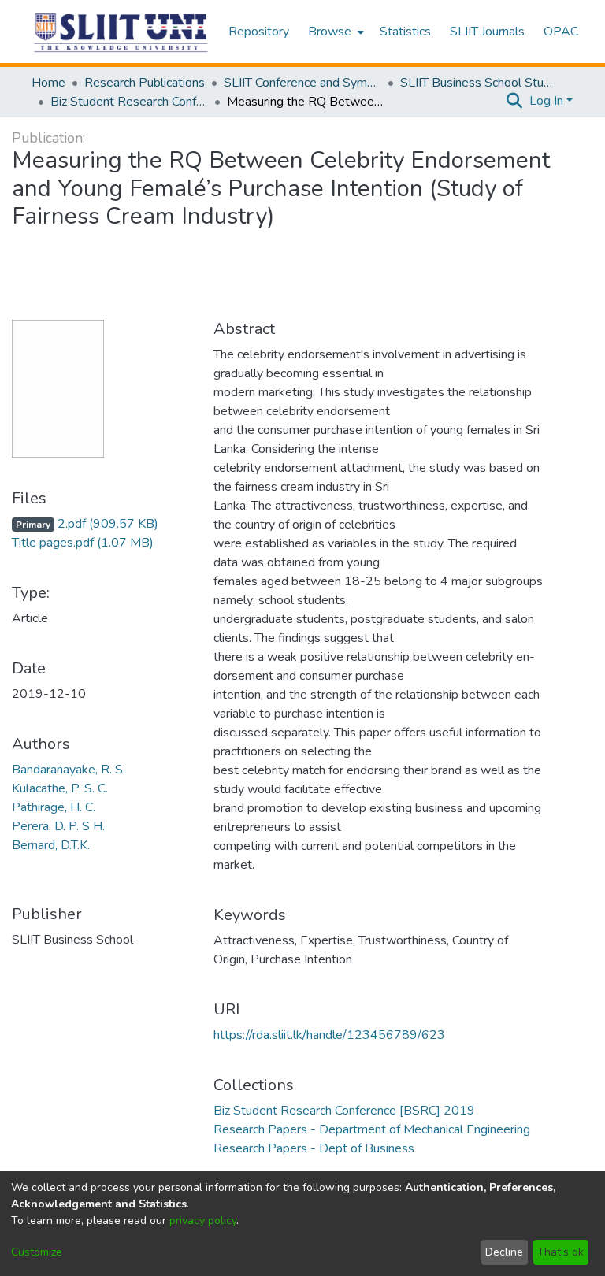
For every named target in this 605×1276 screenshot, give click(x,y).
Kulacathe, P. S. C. (60, 788)
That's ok (560, 1251)
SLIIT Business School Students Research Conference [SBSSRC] (479, 82)
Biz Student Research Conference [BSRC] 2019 (129, 101)
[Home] (122, 31)
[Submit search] (515, 100)
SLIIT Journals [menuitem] (487, 31)
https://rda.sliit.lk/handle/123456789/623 (329, 1035)
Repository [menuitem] (258, 31)
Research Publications (144, 82)
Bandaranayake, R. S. (68, 769)
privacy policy (202, 1220)
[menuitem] (334, 31)
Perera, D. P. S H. (58, 826)
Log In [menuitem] (546, 100)
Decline (504, 1251)
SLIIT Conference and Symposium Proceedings (302, 82)
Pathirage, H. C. (53, 807)
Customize (36, 1251)
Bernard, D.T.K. (51, 845)
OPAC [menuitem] (561, 31)
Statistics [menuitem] (405, 31)
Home (48, 82)
